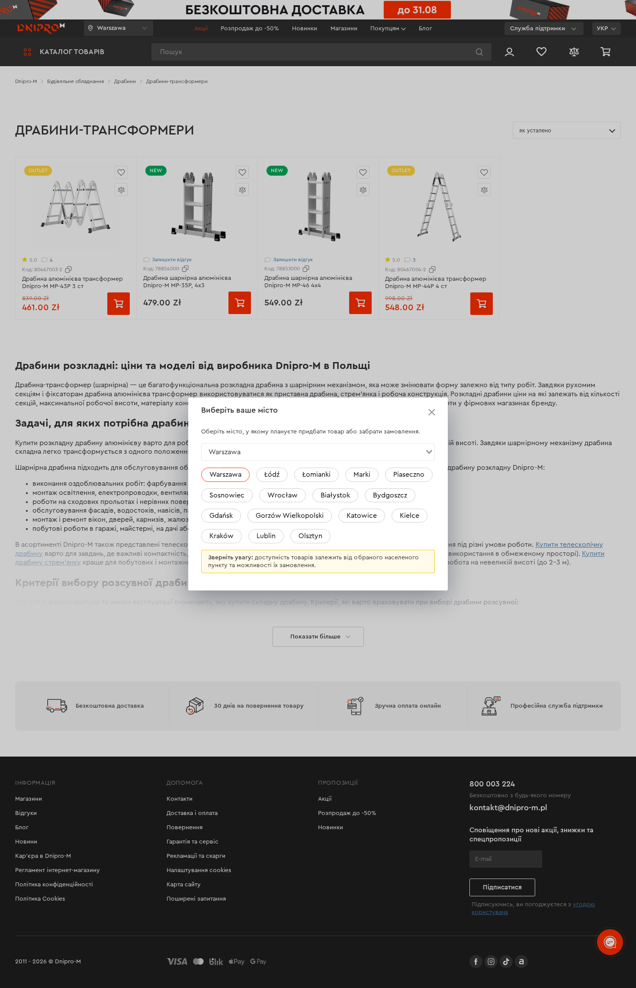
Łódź (271, 474)
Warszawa (225, 474)
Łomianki (316, 474)
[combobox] (318, 452)
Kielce (409, 515)
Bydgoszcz (390, 495)
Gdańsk (221, 515)
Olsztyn (310, 535)
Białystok (335, 495)
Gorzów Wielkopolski (290, 515)
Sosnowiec (226, 495)
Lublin (266, 535)
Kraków (221, 535)
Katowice (362, 515)
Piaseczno (408, 474)
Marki (361, 474)
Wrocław (282, 495)
